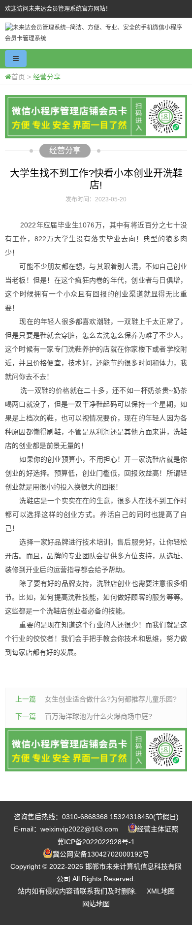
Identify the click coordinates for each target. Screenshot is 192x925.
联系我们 (93, 891)
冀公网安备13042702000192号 (101, 854)
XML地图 (161, 891)
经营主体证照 (157, 829)
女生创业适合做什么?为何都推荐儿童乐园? (111, 699)
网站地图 (96, 904)
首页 (18, 77)
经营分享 (47, 77)
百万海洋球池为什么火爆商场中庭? (98, 716)
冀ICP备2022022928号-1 (96, 842)
